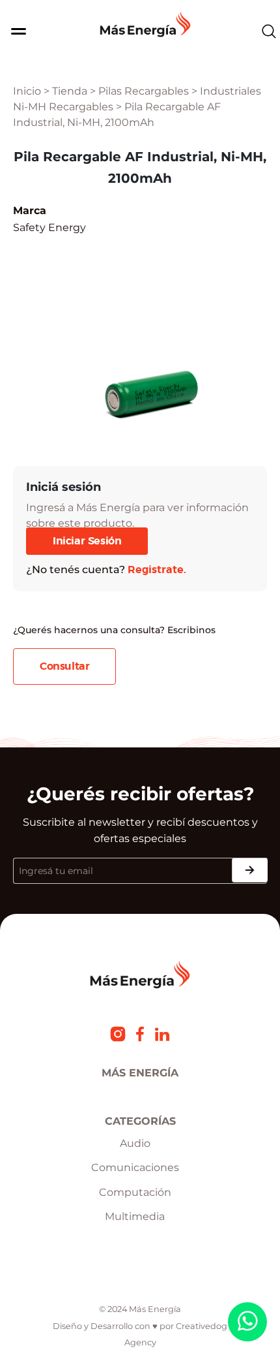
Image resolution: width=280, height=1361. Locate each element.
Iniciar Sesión (87, 541)
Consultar (64, 666)
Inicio (27, 91)
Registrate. (157, 570)
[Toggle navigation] (14, 31)
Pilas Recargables (143, 91)
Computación (135, 1192)
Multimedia (135, 1216)
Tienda (69, 91)
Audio (135, 1143)
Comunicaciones (135, 1167)
